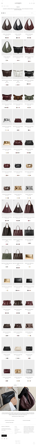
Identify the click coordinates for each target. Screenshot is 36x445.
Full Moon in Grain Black (18, 34)
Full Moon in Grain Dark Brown (7, 34)
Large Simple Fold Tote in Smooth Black (18, 56)
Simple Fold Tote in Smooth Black (29, 80)
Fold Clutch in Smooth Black (29, 149)
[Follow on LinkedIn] (6, 438)
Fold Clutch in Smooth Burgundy (18, 149)
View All (9, 409)
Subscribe (4, 435)
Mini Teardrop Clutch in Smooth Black (29, 286)
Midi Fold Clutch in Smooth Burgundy (18, 126)
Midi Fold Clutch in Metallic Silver (6, 126)
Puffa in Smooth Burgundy (6, 309)
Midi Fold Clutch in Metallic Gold (7, 149)
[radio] (5, 37)
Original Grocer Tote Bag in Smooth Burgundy (18, 240)
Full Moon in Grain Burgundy (29, 34)
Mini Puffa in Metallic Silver (29, 377)
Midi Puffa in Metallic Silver (29, 194)
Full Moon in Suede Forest (6, 56)
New (27, 409)
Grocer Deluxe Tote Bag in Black (29, 239)
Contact (16, 426)
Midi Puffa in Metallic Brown (29, 332)
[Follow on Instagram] (4, 438)
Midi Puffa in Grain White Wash (18, 354)
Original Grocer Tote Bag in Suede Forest (7, 263)
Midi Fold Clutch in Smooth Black (29, 126)
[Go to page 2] (20, 384)
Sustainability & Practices (18, 432)
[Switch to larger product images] (1, 13)
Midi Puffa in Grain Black (7, 354)
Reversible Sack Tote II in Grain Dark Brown (7, 240)
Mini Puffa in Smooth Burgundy (7, 377)
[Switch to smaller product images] (3, 13)
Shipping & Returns (17, 429)
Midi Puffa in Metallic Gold (18, 194)
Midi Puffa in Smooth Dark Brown (18, 332)
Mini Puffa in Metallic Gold (18, 377)
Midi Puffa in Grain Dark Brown (7, 332)
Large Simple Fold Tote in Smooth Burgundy (29, 57)
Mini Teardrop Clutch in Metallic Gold (7, 286)
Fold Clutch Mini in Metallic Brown (6, 194)
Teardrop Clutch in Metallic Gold (29, 263)
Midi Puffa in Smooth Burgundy (29, 309)
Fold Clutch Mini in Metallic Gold (29, 171)
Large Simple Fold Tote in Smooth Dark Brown (7, 81)
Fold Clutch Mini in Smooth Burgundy (7, 171)
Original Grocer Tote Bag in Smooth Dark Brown (18, 264)
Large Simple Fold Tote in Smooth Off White (18, 81)
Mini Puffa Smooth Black (29, 354)
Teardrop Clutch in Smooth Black (18, 286)
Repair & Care (16, 430)
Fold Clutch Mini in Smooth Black (18, 171)
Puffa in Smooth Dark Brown (18, 309)
